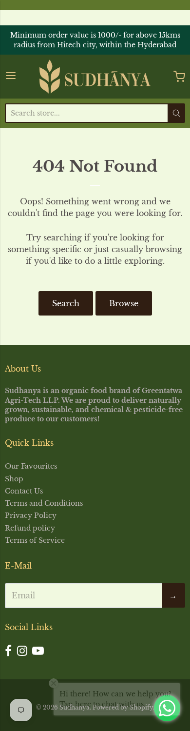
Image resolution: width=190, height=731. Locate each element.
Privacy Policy (31, 515)
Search (65, 303)
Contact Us (24, 491)
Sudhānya (74, 707)
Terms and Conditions (44, 503)
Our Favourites (31, 466)
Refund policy (30, 528)
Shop (14, 478)
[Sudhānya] (94, 76)
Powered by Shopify (123, 707)
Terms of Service (35, 540)
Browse (123, 303)
